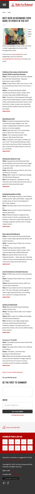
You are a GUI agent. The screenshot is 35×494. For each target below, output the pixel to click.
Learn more (6, 365)
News (9, 12)
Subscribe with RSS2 (13, 427)
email (12, 470)
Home (3, 12)
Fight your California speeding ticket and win (15, 488)
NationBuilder (16, 474)
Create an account (18, 415)
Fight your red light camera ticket (11, 490)
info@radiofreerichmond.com (12, 460)
